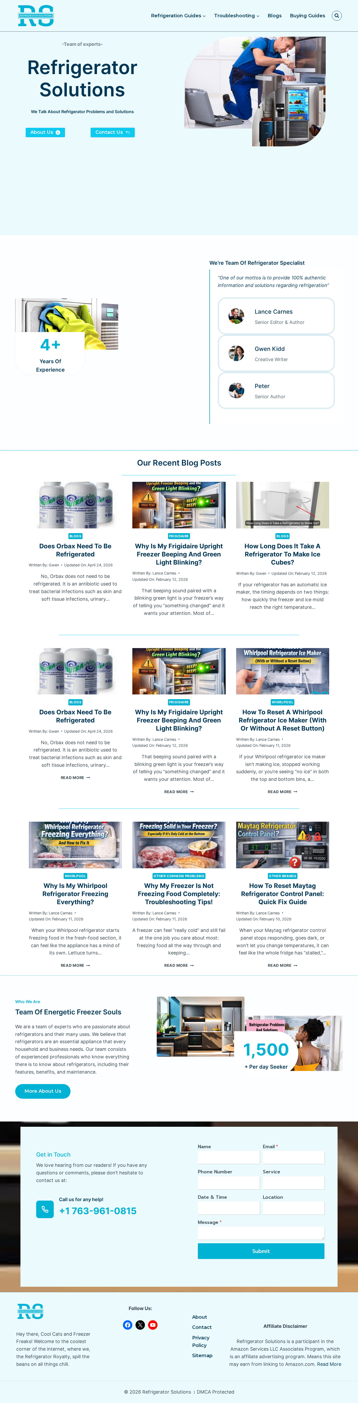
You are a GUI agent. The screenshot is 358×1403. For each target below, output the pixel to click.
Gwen (54, 565)
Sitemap (202, 1355)
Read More (75, 777)
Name (204, 1146)
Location (273, 1197)
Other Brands (282, 876)
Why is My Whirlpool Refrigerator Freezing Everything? (75, 894)
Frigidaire (179, 536)
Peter (262, 386)
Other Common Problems (179, 876)
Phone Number (215, 1171)
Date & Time (212, 1197)
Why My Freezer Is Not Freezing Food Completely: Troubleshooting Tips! (179, 894)
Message (210, 1222)
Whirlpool (282, 702)
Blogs (275, 16)
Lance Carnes (274, 311)
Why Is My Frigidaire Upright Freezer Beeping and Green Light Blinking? (179, 554)
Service (271, 1171)
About (199, 1317)
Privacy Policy (200, 1341)
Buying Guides (307, 16)
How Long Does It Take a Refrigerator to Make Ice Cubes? (283, 554)
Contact (202, 1327)
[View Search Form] (337, 16)
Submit (261, 1251)
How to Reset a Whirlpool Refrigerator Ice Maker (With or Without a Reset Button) (283, 720)
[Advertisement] (179, 198)
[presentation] (75, 505)
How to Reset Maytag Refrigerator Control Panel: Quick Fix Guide (282, 894)
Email (270, 1146)
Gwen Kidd (270, 348)
